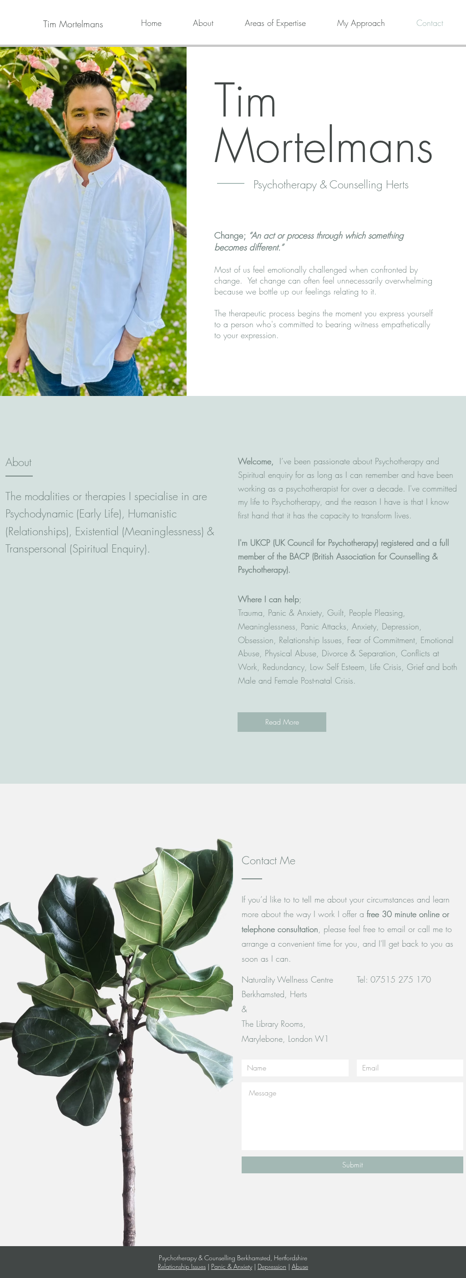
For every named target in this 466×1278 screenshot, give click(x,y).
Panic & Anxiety (231, 1266)
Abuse (300, 1266)
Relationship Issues (182, 1266)
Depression (272, 1266)
